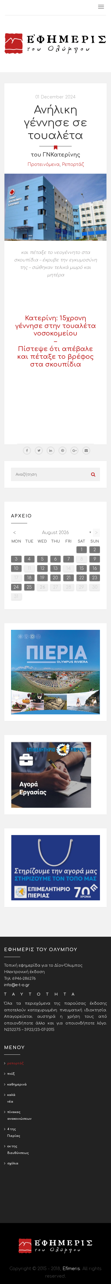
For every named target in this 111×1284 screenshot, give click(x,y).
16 (95, 568)
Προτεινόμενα (43, 164)
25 (29, 587)
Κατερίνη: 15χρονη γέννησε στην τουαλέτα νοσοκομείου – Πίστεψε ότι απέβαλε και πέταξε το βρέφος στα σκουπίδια (55, 341)
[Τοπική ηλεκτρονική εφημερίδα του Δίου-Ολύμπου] (55, 43)
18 (29, 578)
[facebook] (27, 451)
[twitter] (39, 451)
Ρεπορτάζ (73, 164)
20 (55, 578)
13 (55, 568)
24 (16, 587)
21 (69, 578)
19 (42, 578)
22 (81, 578)
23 (94, 578)
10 (16, 568)
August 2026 (55, 532)
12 (42, 568)
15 (81, 568)
